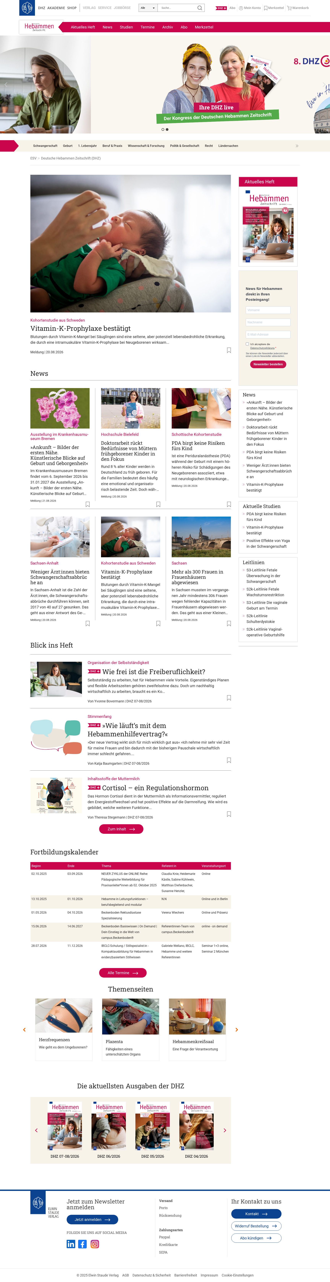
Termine (148, 27)
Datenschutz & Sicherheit (152, 1275)
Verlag (89, 8)
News (107, 27)
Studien (126, 27)
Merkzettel (204, 27)
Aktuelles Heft (83, 27)
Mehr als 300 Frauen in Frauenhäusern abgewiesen (197, 577)
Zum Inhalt (117, 829)
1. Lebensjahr (87, 146)
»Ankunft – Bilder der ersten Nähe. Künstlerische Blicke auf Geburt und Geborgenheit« (59, 455)
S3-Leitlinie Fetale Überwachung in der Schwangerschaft (263, 576)
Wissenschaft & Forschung (146, 146)
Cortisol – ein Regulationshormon (155, 787)
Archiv (167, 27)
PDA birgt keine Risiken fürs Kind (198, 445)
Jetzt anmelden (88, 1219)
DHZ (41, 8)
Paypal (164, 1237)
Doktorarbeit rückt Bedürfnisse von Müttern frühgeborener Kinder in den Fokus (129, 451)
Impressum (209, 1275)
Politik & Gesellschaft (184, 146)
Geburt (67, 146)
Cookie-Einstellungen (238, 1275)
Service (105, 8)
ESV (33, 158)
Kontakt (252, 1214)
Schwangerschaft (45, 146)
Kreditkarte (168, 1244)
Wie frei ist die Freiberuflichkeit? (153, 671)
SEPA (163, 1252)
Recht (209, 146)
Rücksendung (170, 1215)
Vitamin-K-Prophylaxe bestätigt (80, 328)
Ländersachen (228, 146)
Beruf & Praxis (112, 146)
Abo (184, 27)
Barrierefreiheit (185, 1275)
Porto (163, 1207)
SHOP (72, 8)
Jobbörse (122, 8)
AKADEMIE (56, 8)
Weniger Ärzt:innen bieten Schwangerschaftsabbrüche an (59, 577)
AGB (125, 1275)
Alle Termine (119, 973)
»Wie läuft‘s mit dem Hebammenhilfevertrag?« (128, 729)
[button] (165, 84)
